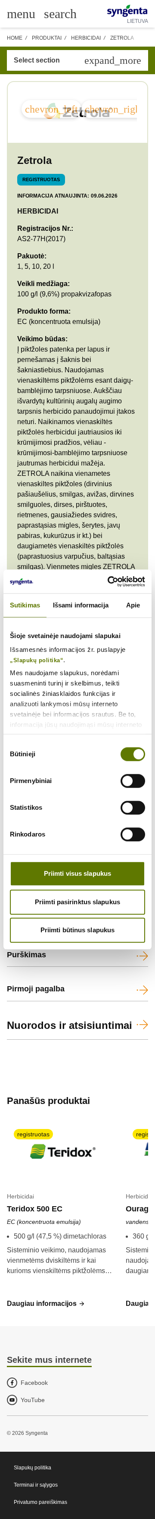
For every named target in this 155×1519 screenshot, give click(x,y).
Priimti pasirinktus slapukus (77, 902)
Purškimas (26, 954)
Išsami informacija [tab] (80, 605)
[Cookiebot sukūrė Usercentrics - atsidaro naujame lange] (109, 581)
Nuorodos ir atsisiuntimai (69, 1025)
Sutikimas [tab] (25, 605)
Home (14, 38)
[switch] (133, 781)
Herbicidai (86, 38)
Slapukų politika (32, 1468)
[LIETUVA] (127, 11)
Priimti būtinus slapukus (77, 930)
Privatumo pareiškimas (40, 1502)
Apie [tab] (133, 605)
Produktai (47, 38)
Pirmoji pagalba (36, 988)
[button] (46, 1304)
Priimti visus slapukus (77, 873)
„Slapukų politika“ (36, 660)
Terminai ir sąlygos (36, 1485)
